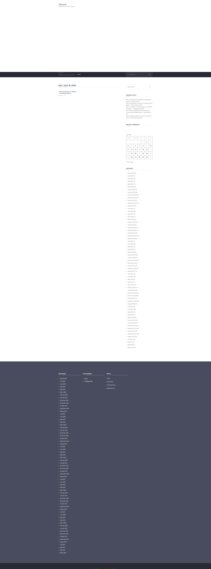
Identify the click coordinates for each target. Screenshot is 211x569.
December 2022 (132, 293)
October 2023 (131, 265)
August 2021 (131, 336)
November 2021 (132, 328)
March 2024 (131, 252)
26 (132, 157)
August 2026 (131, 173)
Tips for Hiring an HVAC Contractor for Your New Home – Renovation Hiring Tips (138, 116)
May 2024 (130, 246)
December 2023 (132, 260)
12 (132, 149)
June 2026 (130, 178)
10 (150, 146)
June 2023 (130, 276)
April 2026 (130, 184)
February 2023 (131, 287)
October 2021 (131, 331)
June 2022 (130, 309)
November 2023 (132, 263)
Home (79, 74)
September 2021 (132, 334)
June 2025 (130, 211)
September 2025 (132, 203)
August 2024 (131, 238)
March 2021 (131, 347)
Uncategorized (88, 381)
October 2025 (131, 200)
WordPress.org (111, 388)
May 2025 (130, 214)
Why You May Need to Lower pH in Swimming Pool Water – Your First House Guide (139, 104)
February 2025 (131, 222)
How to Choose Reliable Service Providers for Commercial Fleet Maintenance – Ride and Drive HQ (138, 112)
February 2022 (131, 320)
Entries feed (110, 381)
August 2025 (131, 206)
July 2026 (130, 176)
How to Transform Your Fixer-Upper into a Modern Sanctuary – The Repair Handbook (139, 107)
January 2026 (131, 192)
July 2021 (130, 339)
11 (128, 149)
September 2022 (132, 301)
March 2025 (131, 219)
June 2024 (130, 244)
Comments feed (111, 385)
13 (135, 149)
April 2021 (130, 344)
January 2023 (131, 290)
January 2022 (131, 323)
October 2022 (131, 298)
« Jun (127, 162)
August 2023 (131, 271)
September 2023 (132, 268)
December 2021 (132, 325)
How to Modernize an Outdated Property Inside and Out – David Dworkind (138, 100)
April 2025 (130, 216)
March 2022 (131, 317)
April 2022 (130, 314)
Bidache (63, 4)
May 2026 (130, 181)
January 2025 (131, 225)
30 (147, 157)
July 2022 (130, 306)
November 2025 (132, 197)
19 (132, 153)
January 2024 (131, 257)
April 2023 (130, 282)
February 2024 (131, 255)
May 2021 (130, 342)
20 (135, 153)
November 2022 (132, 295)
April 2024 (130, 249)
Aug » (132, 162)
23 (147, 153)
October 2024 (131, 233)
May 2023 (130, 279)
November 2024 (132, 230)
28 (139, 157)
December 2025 (132, 195)
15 (143, 149)
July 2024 (130, 241)
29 (143, 157)
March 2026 (131, 186)
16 (147, 149)
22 (143, 153)
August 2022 (131, 304)
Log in (108, 378)
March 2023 (131, 284)
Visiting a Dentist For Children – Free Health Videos (68, 92)
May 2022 (130, 312)
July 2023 (130, 274)
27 (135, 157)
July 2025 (130, 208)
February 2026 (131, 189)
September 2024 (132, 235)
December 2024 (132, 227)
